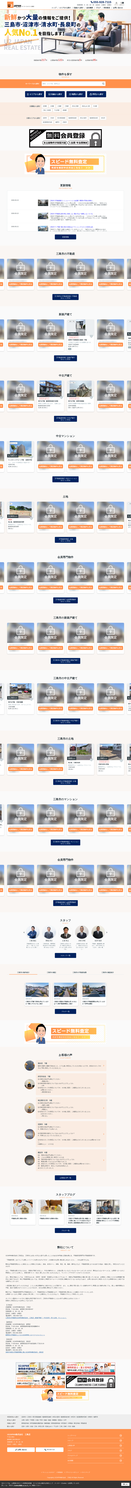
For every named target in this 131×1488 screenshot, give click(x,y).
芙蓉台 (60, 1420)
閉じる (125, 1484)
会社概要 (89, 8)
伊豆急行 (64, 1423)
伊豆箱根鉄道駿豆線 (36, 1423)
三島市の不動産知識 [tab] (79, 972)
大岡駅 (52, 106)
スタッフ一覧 (65, 955)
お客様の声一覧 (65, 1178)
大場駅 (59, 106)
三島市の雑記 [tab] (51, 972)
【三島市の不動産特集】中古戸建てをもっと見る (65, 721)
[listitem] (21, 274)
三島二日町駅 (47, 110)
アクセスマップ (73, 1455)
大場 (37, 1420)
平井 (41, 1420)
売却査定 (107, 8)
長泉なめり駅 (86, 106)
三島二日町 (63, 1426)
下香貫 (32, 1420)
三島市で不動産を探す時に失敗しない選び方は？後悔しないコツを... (72, 214)
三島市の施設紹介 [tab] (108, 972)
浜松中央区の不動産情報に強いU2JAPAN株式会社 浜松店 (24, 1352)
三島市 (52, 118)
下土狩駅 (56, 110)
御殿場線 (47, 1423)
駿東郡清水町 (94, 118)
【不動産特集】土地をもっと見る (65, 540)
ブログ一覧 (65, 1011)
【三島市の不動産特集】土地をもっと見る (65, 782)
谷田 (27, 1420)
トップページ (72, 1435)
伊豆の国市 (83, 118)
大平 (65, 1420)
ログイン (116, 4)
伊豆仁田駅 (75, 106)
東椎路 (54, 1420)
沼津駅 (45, 106)
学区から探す (97, 94)
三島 (35, 1426)
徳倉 (45, 1420)
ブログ (98, 8)
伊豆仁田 (41, 1426)
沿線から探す (79, 8)
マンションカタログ (48, 1472)
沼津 (22, 1426)
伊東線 (70, 1423)
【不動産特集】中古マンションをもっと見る (65, 479)
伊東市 (65, 122)
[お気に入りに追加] (91, 336)
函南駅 (65, 110)
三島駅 (67, 106)
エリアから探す (65, 8)
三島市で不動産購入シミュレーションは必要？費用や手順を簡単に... (72, 200)
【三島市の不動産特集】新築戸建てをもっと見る (65, 661)
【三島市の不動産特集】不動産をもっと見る (65, 297)
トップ (54, 8)
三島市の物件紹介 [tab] (23, 972)
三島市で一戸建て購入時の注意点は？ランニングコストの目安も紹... (72, 227)
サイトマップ (86, 1472)
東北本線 (77, 1423)
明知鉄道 (84, 1423)
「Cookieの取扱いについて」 (21, 1485)
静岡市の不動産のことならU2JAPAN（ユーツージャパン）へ (25, 1335)
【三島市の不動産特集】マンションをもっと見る (65, 842)
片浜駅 (95, 106)
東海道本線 (25, 1423)
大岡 (23, 1420)
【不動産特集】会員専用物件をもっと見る (65, 600)
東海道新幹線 (55, 1423)
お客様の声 (71, 1445)
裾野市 (57, 122)
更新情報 (65, 237)
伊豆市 (103, 118)
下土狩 (56, 1426)
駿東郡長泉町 (73, 118)
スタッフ (70, 1440)
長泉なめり (49, 1426)
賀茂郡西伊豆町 (47, 122)
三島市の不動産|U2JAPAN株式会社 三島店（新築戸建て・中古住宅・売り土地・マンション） (36, 1318)
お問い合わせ (118, 8)
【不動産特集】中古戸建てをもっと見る (65, 419)
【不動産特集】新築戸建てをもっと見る (65, 358)
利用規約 (60, 1472)
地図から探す (77, 94)
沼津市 (45, 118)
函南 (73, 1426)
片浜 (69, 1426)
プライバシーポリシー (72, 1472)
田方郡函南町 (61, 118)
